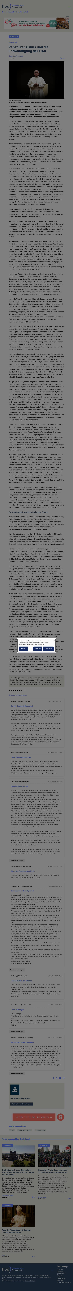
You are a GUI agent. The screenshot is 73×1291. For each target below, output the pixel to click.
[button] (69, 8)
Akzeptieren (48, 648)
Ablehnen (38, 648)
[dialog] (36, 645)
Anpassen (23, 648)
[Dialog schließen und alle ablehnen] (54, 640)
